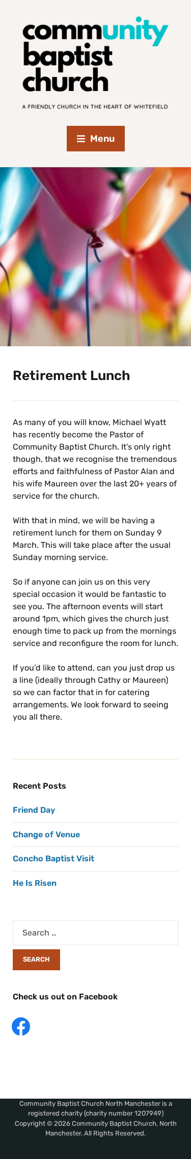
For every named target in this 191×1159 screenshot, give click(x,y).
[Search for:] (95, 932)
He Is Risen (35, 883)
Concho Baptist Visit (53, 858)
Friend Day (34, 810)
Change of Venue (46, 834)
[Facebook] (21, 1025)
